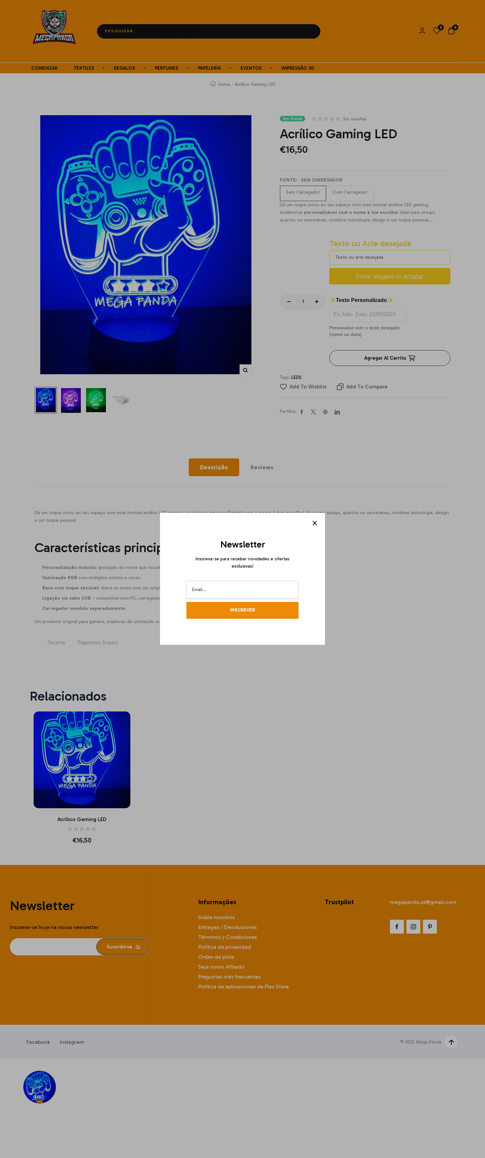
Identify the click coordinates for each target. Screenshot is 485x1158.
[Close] (314, 523)
